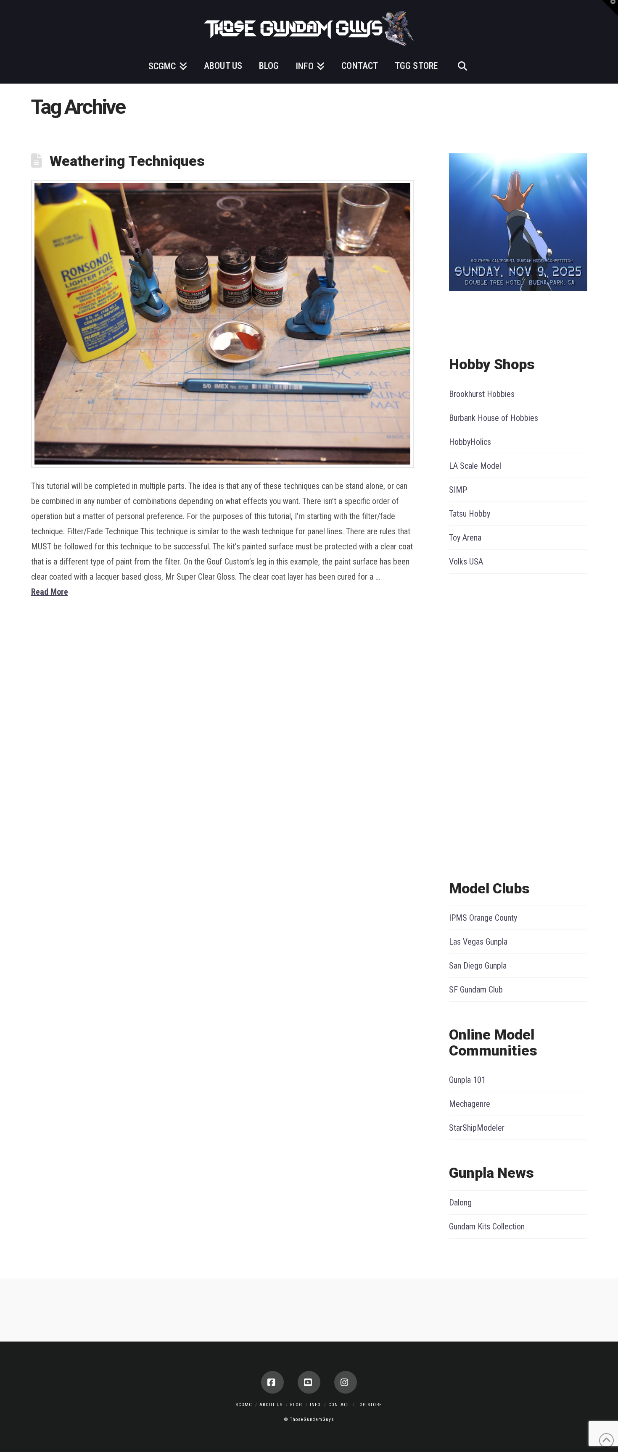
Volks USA (466, 562)
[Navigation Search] (462, 65)
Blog (296, 1404)
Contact (338, 1404)
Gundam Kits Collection (487, 1226)
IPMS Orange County (483, 918)
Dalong (460, 1202)
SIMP (458, 490)
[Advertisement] (482, 725)
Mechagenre (469, 1104)
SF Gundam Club (476, 990)
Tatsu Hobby (469, 514)
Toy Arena (465, 538)
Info (315, 1404)
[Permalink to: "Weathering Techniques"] (222, 324)
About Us (271, 1404)
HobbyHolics (470, 442)
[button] (610, 8)
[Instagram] (345, 1382)
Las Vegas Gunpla (478, 942)
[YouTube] (309, 1382)
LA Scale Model (475, 466)
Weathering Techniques (127, 160)
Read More (49, 592)
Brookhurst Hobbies (482, 394)
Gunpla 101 (467, 1080)
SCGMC (244, 1404)
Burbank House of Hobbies (493, 418)
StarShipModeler (476, 1128)
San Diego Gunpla (478, 966)
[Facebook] (272, 1382)
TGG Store (369, 1404)
